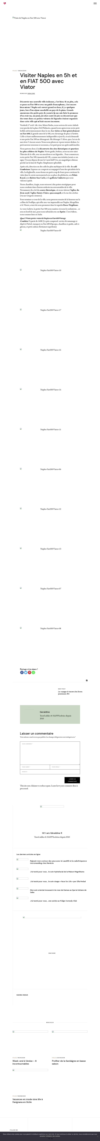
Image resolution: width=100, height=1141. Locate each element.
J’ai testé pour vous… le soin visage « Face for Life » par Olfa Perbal (58, 881)
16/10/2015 (21, 1057)
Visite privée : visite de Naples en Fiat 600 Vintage (46, 218)
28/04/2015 (22, 70)
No (52, 1138)
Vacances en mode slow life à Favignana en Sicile (27, 1101)
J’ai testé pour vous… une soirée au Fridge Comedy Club (53, 901)
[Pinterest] (29, 672)
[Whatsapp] (33, 672)
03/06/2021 (22, 1096)
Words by (27, 93)
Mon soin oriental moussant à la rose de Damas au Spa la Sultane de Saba (58, 891)
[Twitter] (25, 672)
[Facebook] (22, 672)
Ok (49, 1138)
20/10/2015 (61, 1057)
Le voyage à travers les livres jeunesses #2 (70, 692)
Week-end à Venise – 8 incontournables (24, 1062)
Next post (62, 689)
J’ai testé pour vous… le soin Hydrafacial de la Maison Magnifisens (57, 872)
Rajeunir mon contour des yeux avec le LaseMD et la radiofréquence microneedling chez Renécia (58, 862)
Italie (14, 70)
